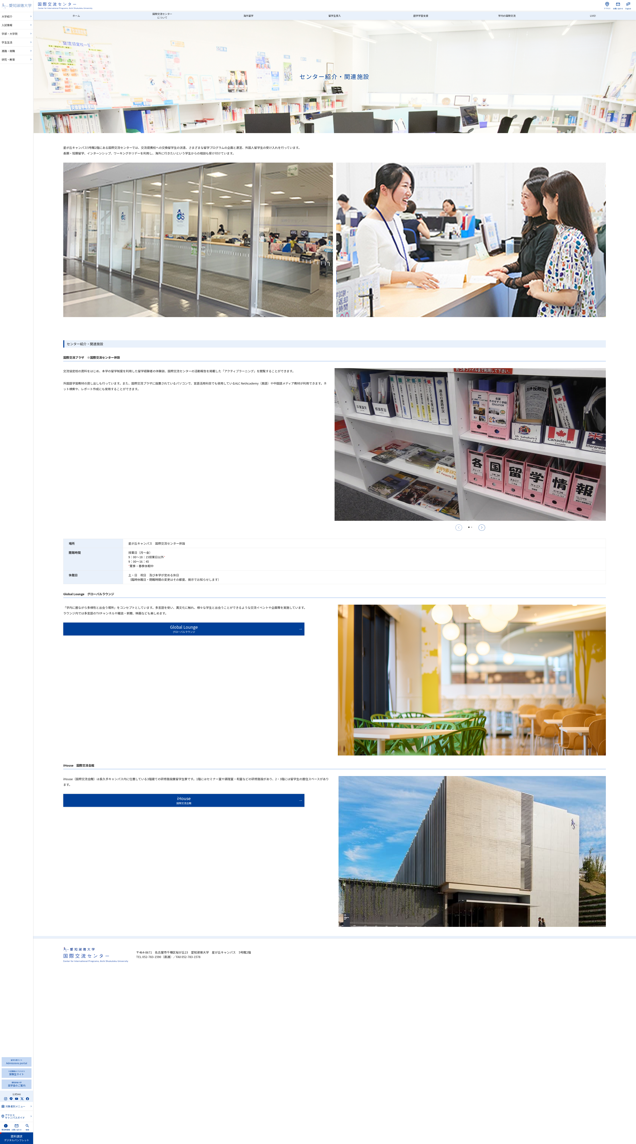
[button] (469, 527)
